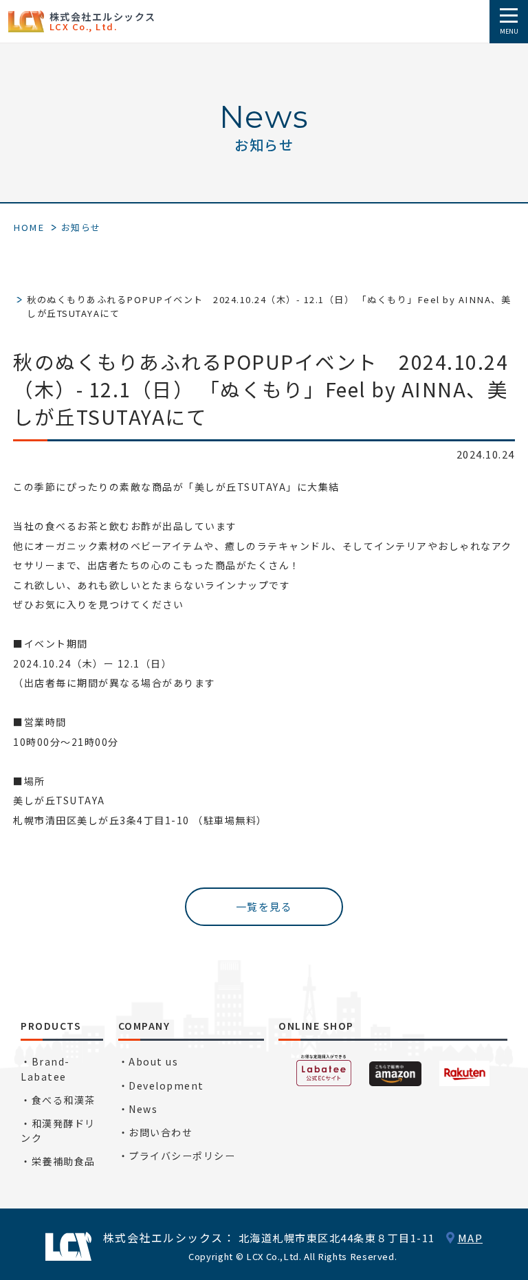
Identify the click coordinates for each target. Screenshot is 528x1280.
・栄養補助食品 (58, 1161)
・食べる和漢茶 (58, 1100)
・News (138, 1109)
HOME (28, 227)
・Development (161, 1085)
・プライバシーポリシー (177, 1155)
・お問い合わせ (155, 1132)
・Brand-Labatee (45, 1069)
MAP (470, 1238)
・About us (148, 1061)
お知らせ (81, 227)
